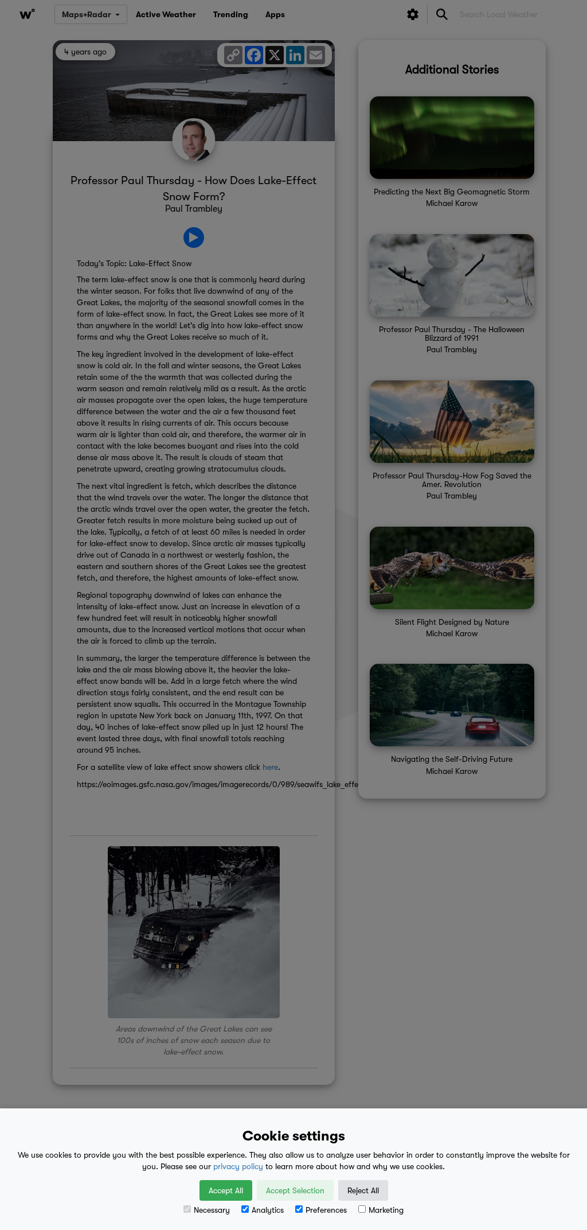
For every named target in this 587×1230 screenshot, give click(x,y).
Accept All (226, 1190)
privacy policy (238, 1166)
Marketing (386, 1210)
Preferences (326, 1210)
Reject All (363, 1190)
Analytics (268, 1210)
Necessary (212, 1210)
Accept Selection (295, 1190)
